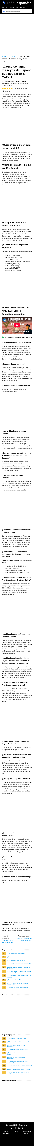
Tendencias (14, 7)
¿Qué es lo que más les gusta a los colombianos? (17, 984)
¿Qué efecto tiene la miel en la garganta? (19, 963)
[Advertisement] (17, 33)
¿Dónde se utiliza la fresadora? (16, 953)
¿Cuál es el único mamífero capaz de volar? (18, 1053)
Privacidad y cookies (27, 1133)
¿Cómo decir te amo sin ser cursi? (17, 960)
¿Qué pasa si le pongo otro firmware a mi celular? (19, 976)
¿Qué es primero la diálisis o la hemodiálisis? (16, 1057)
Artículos (4, 7)
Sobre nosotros (6, 1133)
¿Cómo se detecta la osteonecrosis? (17, 987)
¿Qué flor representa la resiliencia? (17, 1049)
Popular (22, 7)
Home (4, 56)
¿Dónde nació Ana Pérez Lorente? (17, 1038)
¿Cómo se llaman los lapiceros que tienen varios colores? (19, 972)
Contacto (15, 1131)
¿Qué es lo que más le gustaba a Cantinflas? (16, 1046)
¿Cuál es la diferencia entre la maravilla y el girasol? (19, 967)
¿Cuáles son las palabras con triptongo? (19, 1069)
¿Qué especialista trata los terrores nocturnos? (17, 1062)
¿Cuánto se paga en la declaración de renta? (18, 1073)
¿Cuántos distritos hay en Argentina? (18, 957)
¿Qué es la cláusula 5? (14, 980)
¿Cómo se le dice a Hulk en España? (18, 1042)
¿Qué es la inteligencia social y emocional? (19, 1065)
